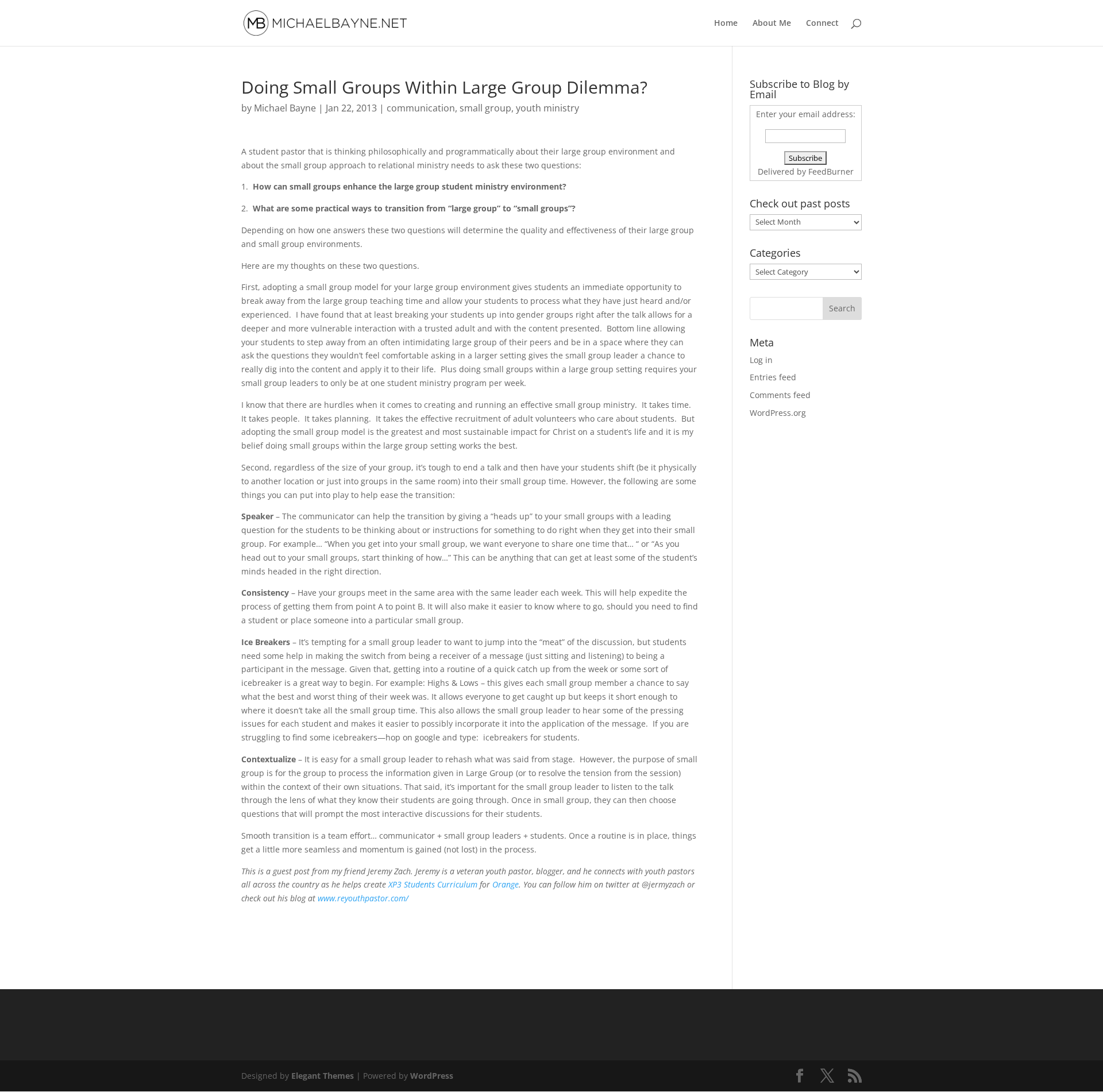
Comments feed (780, 394)
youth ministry (547, 108)
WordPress (431, 1075)
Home (726, 23)
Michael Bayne (285, 108)
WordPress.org (778, 412)
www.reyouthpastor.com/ (363, 898)
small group (485, 108)
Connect (822, 23)
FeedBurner (831, 171)
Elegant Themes (322, 1075)
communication (421, 108)
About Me (772, 23)
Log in (761, 359)
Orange (505, 884)
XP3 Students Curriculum (432, 884)
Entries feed (773, 377)
